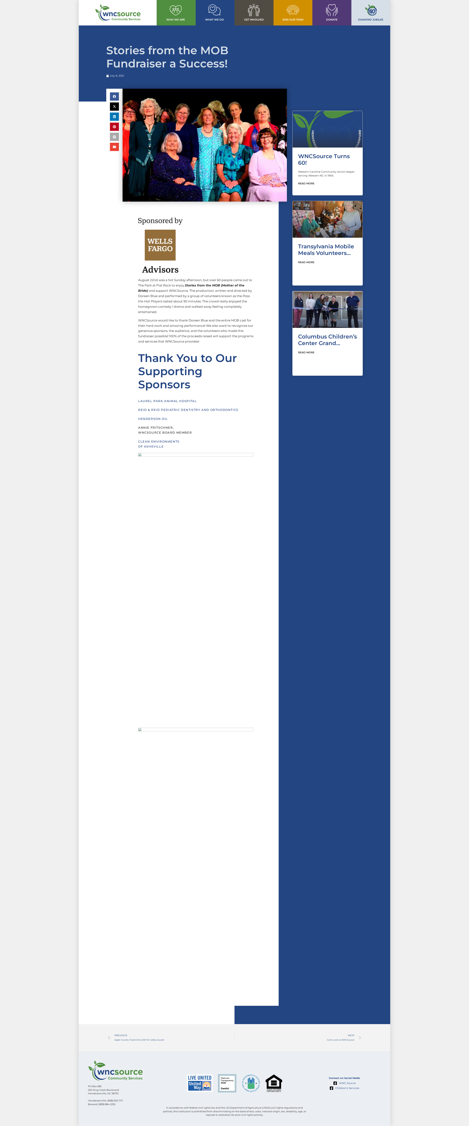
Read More (306, 183)
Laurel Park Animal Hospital (167, 401)
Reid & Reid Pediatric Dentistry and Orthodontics (188, 410)
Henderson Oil (153, 419)
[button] (114, 96)
